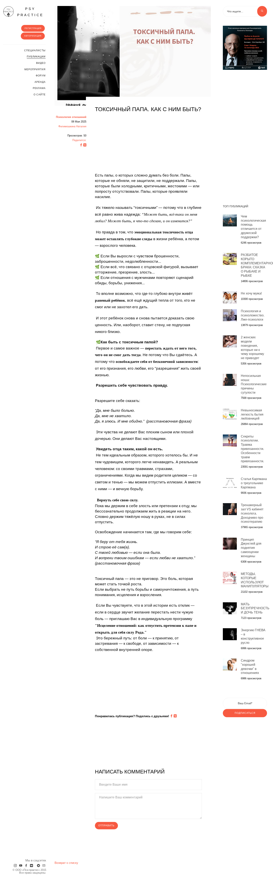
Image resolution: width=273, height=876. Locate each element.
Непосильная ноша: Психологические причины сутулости (254, 384)
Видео (41, 63)
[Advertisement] (148, 145)
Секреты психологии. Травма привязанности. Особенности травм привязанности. (252, 449)
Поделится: (79, 140)
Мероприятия (35, 69)
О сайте (40, 94)
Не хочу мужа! (251, 293)
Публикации (36, 56)
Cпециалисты (35, 50)
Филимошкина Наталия (72, 126)
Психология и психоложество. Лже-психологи (252, 315)
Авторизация (32, 36)
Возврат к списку (66, 862)
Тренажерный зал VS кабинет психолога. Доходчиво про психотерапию (252, 513)
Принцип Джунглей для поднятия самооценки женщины (251, 548)
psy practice (30, 12)
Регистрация (33, 28)
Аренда (40, 82)
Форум (41, 75)
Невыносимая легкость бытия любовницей (252, 414)
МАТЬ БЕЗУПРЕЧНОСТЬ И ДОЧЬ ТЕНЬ (255, 608)
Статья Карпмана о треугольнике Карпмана (254, 483)
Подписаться (245, 713)
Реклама (39, 88)
